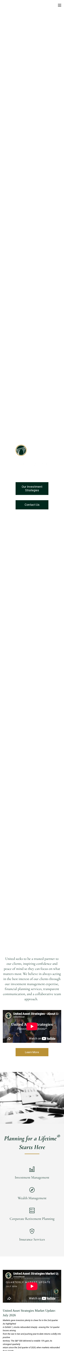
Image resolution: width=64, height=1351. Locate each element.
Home (6, 13)
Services (8, 53)
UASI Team (9, 29)
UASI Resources (12, 70)
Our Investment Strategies (32, 488)
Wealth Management (32, 1198)
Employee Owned (14, 37)
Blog (37, 86)
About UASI (10, 21)
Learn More (32, 1052)
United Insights (37, 78)
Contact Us (32, 504)
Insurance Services (32, 1239)
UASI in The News (41, 37)
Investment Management (32, 1177)
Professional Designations (19, 45)
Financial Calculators (16, 86)
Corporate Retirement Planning (32, 1219)
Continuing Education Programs (22, 94)
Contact (7, 102)
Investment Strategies (16, 61)
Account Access (12, 78)
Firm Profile (29, 29)
